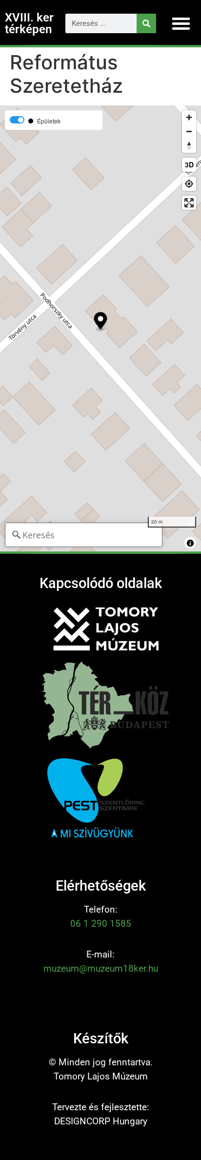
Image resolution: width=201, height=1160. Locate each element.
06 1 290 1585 (100, 923)
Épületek (48, 121)
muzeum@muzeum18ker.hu (100, 968)
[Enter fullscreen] (189, 203)
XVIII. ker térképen (29, 23)
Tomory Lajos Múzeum (101, 1076)
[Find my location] (189, 184)
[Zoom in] (189, 117)
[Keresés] (146, 23)
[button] (181, 23)
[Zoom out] (189, 131)
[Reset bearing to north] (189, 146)
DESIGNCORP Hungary (100, 1121)
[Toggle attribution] (190, 543)
